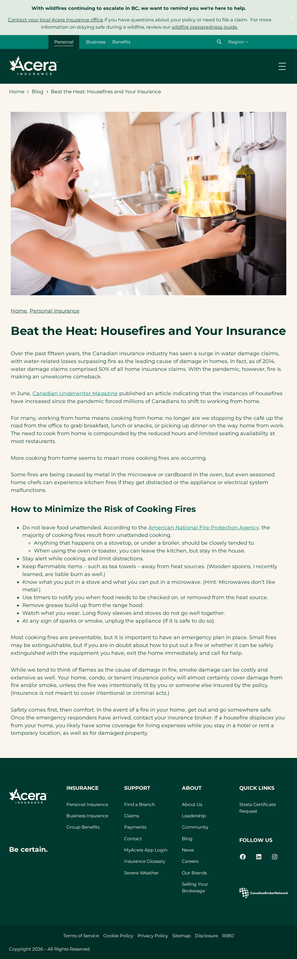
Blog (38, 91)
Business (95, 42)
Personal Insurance (54, 311)
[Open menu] (282, 66)
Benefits (121, 42)
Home (16, 91)
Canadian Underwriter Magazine (75, 393)
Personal (63, 42)
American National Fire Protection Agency (203, 527)
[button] (219, 41)
